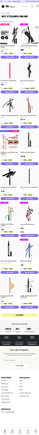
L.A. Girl (22, 154)
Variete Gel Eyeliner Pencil (28, 46)
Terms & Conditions (7, 393)
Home (3, 13)
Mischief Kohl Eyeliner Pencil (8, 46)
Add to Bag (9, 127)
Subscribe (19, 365)
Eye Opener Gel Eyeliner (8, 81)
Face (21, 380)
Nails (21, 390)
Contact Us (4, 387)
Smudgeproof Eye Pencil (8, 187)
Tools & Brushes (24, 396)
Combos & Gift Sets (25, 393)
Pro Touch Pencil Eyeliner (28, 115)
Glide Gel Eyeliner (26, 261)
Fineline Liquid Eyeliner (27, 152)
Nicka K (22, 226)
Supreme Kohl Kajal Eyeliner (10, 115)
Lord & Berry (4, 189)
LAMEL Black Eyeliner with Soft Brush (28, 296)
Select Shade (9, 57)
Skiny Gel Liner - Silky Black (29, 187)
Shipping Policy (5, 402)
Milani (21, 82)
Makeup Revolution (6, 263)
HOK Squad (4, 384)
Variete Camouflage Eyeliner (7, 224)
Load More (19, 315)
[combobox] (28, 6)
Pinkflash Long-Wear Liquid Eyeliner (9, 153)
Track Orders (5, 390)
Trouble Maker (4, 49)
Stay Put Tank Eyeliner (27, 81)
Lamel (22, 299)
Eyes (21, 387)
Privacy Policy (5, 399)
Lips (21, 384)
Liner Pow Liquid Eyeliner (9, 261)
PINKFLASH (23, 117)
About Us (4, 380)
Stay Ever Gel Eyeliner (27, 224)
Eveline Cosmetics (25, 48)
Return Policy (5, 396)
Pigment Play (4, 82)
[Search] (32, 6)
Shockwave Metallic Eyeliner (7, 296)
